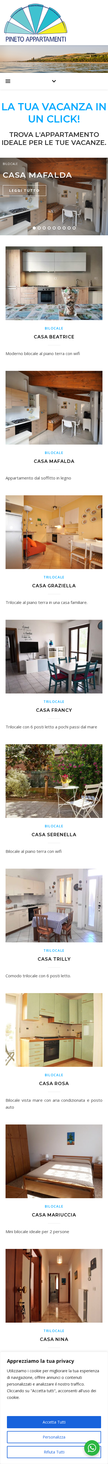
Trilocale (54, 577)
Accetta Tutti (54, 1422)
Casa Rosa (54, 1083)
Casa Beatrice (54, 337)
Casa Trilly (54, 959)
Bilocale (10, 164)
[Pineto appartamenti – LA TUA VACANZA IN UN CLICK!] (54, 22)
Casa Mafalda (37, 175)
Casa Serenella (54, 834)
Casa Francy (54, 710)
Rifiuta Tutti (54, 1452)
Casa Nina (54, 1339)
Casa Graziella (54, 585)
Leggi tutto (24, 190)
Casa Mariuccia (54, 1215)
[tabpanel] (54, 196)
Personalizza (54, 1437)
